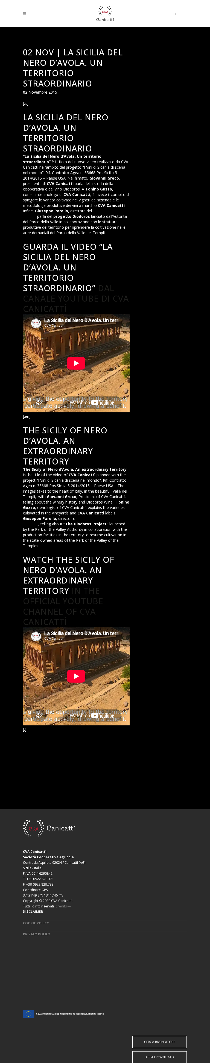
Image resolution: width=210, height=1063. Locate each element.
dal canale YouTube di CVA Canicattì (76, 298)
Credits (62, 906)
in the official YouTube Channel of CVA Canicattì (63, 606)
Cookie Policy (36, 923)
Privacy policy (36, 934)
